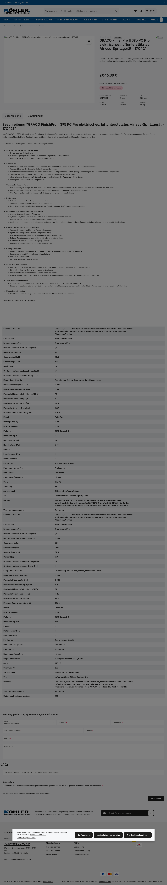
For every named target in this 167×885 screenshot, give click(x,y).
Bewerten (118, 37)
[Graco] (159, 37)
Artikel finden (51, 855)
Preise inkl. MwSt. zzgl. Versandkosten (113, 83)
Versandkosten (105, 881)
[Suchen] (116, 11)
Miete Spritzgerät (53, 843)
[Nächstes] (161, 19)
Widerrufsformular (81, 855)
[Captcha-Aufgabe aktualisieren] (6, 764)
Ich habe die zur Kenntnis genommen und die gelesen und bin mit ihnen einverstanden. (54, 786)
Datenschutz (79, 847)
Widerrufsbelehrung (82, 851)
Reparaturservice (53, 847)
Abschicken (156, 798)
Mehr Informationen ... (38, 834)
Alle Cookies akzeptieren (138, 835)
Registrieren (23, 3)
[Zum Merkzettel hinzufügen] (89, 41)
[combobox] (87, 11)
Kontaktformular (24, 859)
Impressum (31, 838)
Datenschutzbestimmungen (27, 786)
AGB (66, 786)
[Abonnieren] (151, 813)
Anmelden (9, 3)
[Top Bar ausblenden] (165, 2)
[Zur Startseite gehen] (17, 11)
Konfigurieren (84, 835)
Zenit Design (48, 881)
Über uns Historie (53, 851)
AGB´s (76, 843)
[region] (49, 69)
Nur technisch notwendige (108, 835)
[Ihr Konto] (141, 11)
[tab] (12, 116)
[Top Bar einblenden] (160, 11)
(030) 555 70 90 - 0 (17, 843)
